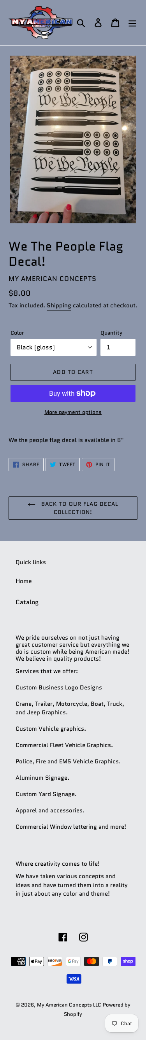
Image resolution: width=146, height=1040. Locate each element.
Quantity (111, 333)
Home (24, 581)
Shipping (59, 305)
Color (17, 333)
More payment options (73, 412)
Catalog (27, 602)
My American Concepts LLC (69, 1004)
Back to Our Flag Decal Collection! (79, 508)
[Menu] (132, 23)
